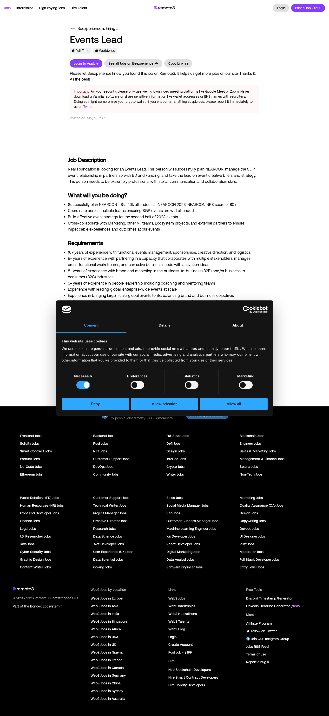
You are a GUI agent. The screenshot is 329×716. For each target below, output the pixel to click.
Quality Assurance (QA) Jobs (261, 505)
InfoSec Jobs (176, 459)
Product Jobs (30, 459)
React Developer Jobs (183, 544)
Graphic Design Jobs (35, 559)
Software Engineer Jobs (184, 567)
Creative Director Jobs (110, 521)
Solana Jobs (249, 467)
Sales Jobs (174, 498)
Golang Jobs (102, 567)
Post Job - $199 (180, 652)
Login (281, 8)
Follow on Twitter (264, 631)
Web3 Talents (178, 621)
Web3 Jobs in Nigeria (107, 652)
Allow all (234, 404)
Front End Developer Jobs (39, 513)
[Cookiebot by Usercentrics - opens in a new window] (246, 309)
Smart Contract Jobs (36, 451)
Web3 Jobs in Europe (107, 598)
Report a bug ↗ (257, 662)
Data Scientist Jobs (108, 559)
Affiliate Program (259, 623)
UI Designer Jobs (252, 536)
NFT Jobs (100, 451)
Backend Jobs (103, 436)
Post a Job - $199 (308, 8)
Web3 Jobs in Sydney (107, 691)
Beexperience (89, 28)
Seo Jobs (173, 513)
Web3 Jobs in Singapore (109, 621)
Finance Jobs (30, 521)
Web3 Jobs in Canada (107, 668)
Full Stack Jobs (177, 436)
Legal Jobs (28, 529)
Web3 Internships (181, 606)
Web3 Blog (176, 629)
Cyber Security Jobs (35, 552)
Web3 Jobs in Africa (106, 629)
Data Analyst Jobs (180, 559)
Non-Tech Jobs (251, 474)
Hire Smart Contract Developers (193, 677)
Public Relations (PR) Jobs (39, 498)
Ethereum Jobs (31, 474)
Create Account (180, 645)
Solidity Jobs (29, 443)
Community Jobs (105, 474)
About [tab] (237, 325)
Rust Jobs (100, 443)
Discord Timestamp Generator (269, 598)
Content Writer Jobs (35, 567)
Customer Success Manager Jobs (192, 521)
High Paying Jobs (52, 8)
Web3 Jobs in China (106, 683)
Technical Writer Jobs (109, 505)
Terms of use (256, 654)
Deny (95, 404)
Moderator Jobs (251, 552)
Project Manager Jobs (109, 513)
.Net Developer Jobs (108, 544)
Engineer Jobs (250, 443)
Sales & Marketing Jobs (258, 451)
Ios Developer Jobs (180, 536)
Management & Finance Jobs (262, 459)
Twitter (88, 107)
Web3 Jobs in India (105, 614)
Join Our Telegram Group (270, 639)
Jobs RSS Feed (257, 646)
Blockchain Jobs (252, 436)
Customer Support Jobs (111, 459)
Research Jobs (104, 529)
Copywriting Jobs (253, 521)
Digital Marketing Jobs (183, 552)
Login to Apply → (86, 63)
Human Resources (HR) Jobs (42, 505)
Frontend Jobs (30, 436)
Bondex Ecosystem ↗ (46, 606)
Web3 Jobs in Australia (108, 699)
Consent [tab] (91, 325)
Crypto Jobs (175, 467)
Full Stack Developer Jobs (259, 559)
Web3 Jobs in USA (104, 637)
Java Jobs (27, 544)
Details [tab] (165, 325)
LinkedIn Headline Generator (273, 606)
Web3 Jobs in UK (103, 645)
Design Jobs (175, 451)
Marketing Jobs (251, 498)
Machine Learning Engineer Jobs (191, 529)
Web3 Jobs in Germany (108, 675)
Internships (24, 8)
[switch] (137, 386)
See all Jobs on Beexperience (130, 63)
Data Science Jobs (107, 536)
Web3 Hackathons (182, 614)
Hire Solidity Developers (186, 685)
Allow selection (165, 404)
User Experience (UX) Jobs (113, 552)
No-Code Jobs (31, 467)
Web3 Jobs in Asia (104, 606)
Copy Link (175, 63)
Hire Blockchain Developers (189, 670)
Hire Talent (79, 8)
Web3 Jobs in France (106, 660)
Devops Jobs (249, 529)
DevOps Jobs (103, 467)
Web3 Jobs (176, 598)
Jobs (7, 8)
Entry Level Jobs (252, 567)
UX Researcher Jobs (35, 536)
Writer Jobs (175, 474)
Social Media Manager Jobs (187, 505)
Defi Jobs (173, 443)
